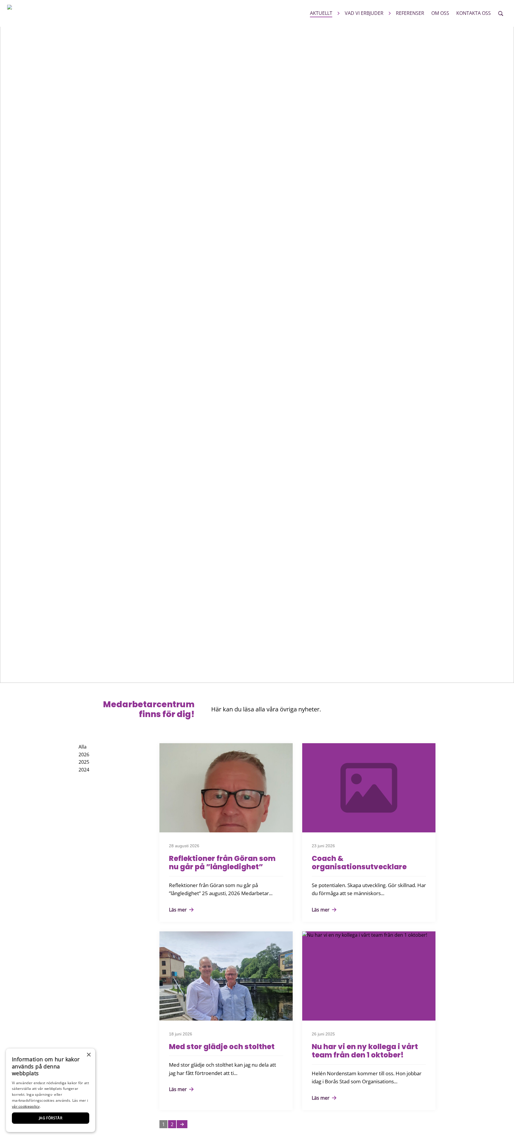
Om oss (440, 13)
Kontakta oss (473, 13)
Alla (83, 747)
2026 (84, 754)
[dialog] (50, 1090)
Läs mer (178, 909)
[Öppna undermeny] (338, 13)
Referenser (410, 13)
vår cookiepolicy (26, 1106)
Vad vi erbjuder (364, 13)
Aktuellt (321, 13)
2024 (84, 769)
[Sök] (500, 13)
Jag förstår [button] (50, 1117)
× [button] (88, 1055)
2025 (84, 762)
